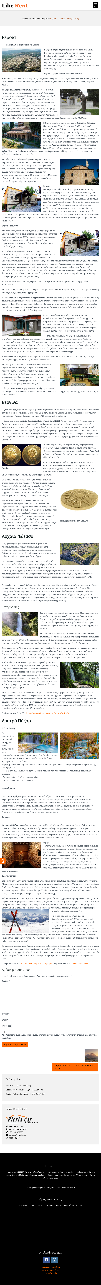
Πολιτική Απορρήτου (50, 1270)
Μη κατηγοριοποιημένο (30, 963)
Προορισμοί (47, 963)
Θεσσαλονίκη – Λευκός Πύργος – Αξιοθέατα (24, 1090)
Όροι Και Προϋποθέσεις (50, 1267)
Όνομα (5, 1014)
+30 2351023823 (15, 1132)
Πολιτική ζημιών (50, 1273)
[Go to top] (97, 1281)
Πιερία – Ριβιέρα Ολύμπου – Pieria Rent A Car (25, 1094)
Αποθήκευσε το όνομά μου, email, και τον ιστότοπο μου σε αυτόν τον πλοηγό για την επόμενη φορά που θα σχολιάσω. (49, 1036)
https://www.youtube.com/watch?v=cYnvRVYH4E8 (47, 713)
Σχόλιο (6, 981)
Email (5, 1020)
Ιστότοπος (6, 1026)
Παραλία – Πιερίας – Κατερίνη (18, 1085)
